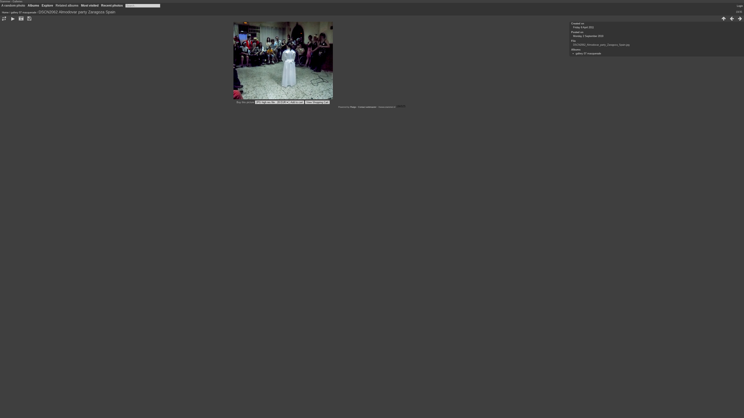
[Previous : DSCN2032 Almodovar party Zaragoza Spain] (732, 18)
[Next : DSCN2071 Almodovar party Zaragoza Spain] (740, 18)
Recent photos (112, 5)
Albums (33, 5)
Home (5, 12)
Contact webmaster (367, 107)
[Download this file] (29, 18)
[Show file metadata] (21, 18)
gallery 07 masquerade (23, 12)
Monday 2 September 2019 (588, 36)
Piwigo (353, 107)
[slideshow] (13, 18)
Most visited (90, 5)
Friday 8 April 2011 (583, 27)
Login (740, 5)
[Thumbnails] (724, 18)
